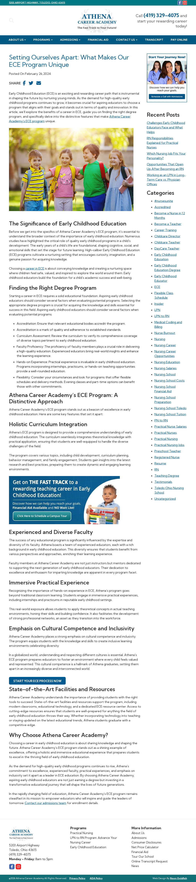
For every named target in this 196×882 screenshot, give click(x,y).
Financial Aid (98, 39)
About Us (16, 39)
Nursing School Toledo (170, 408)
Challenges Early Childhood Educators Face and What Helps (166, 127)
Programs (41, 39)
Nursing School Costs (169, 380)
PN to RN (161, 420)
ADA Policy (96, 878)
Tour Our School (142, 856)
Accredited (162, 207)
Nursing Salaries (165, 368)
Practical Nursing (166, 439)
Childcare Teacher (167, 242)
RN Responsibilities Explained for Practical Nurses (162, 142)
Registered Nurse (167, 457)
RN (156, 469)
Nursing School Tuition (170, 414)
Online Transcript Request (149, 861)
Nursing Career (165, 345)
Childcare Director (167, 236)
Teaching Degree (166, 476)
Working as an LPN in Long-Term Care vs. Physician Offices (166, 179)
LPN (157, 310)
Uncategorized (165, 499)
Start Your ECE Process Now (37, 681)
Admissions (69, 39)
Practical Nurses (165, 433)
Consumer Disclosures (146, 842)
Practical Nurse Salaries (170, 426)
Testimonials (163, 482)
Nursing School (165, 374)
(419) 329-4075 (161, 15)
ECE (157, 287)
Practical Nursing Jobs (169, 445)
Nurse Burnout (164, 333)
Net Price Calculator (145, 847)
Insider (159, 304)
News (135, 866)
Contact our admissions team (45, 803)
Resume (160, 463)
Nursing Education (167, 362)
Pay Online (179, 39)
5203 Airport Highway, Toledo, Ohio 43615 (37, 2)
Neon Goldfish (178, 878)
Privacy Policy (77, 878)
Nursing (159, 339)
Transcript (154, 39)
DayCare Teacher (166, 248)
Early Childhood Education (88, 847)
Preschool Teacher (167, 451)
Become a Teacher (167, 224)
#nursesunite (163, 201)
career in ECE (34, 268)
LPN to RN (161, 316)
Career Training (165, 230)
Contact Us (125, 39)
